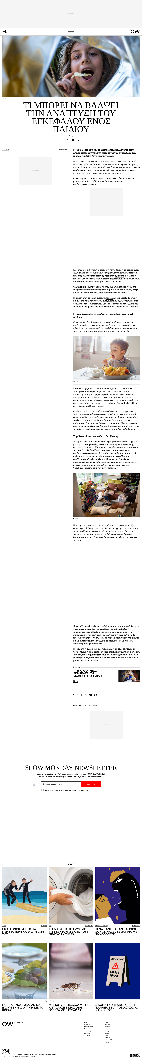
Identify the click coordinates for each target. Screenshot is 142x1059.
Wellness (107, 1026)
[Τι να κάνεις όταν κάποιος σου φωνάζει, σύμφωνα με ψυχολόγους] (117, 895)
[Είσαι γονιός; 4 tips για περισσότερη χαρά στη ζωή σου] (24, 895)
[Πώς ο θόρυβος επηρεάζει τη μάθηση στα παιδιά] (129, 676)
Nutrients (133, 307)
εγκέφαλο (119, 276)
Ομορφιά (107, 1033)
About (85, 1022)
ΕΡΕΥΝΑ (95, 705)
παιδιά (109, 298)
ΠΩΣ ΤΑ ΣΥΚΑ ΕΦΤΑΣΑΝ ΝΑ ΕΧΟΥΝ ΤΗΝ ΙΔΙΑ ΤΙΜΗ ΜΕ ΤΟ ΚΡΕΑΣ (22, 1008)
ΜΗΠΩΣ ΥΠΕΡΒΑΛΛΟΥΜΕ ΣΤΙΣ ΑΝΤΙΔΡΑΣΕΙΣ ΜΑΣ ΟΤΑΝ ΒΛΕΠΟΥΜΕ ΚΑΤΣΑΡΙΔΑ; (70, 1008)
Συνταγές (107, 1031)
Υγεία (106, 1022)
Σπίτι (50, 925)
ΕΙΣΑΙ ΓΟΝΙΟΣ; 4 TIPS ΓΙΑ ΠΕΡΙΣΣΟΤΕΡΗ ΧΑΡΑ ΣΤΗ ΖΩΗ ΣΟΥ (23, 932)
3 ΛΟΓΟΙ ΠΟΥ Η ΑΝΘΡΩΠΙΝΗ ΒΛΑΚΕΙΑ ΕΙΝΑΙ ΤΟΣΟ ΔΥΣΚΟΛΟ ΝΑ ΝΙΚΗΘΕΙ (117, 1008)
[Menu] (71, 31)
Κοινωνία (97, 1001)
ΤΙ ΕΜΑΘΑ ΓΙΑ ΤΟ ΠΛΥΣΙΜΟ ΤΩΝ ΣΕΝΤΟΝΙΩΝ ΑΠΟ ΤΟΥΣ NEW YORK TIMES (68, 932)
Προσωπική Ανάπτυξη (101, 925)
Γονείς (4, 925)
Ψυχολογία (108, 1024)
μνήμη (122, 290)
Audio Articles (109, 1040)
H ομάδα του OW (89, 1026)
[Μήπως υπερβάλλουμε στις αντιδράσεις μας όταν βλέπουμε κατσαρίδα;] (71, 971)
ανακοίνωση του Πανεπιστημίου (88, 406)
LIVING (75, 705)
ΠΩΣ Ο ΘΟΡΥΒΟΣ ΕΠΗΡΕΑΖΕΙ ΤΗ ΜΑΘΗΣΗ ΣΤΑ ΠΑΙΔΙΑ (88, 674)
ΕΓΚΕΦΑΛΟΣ (82, 705)
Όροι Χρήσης (87, 1031)
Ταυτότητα (87, 1024)
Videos (107, 1042)
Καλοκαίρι (52, 1001)
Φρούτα (4, 1001)
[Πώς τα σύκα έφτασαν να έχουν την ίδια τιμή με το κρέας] (24, 971)
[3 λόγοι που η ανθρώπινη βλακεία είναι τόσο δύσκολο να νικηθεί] (117, 971)
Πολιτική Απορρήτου (89, 1029)
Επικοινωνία (87, 1035)
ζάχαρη (112, 325)
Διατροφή (107, 1029)
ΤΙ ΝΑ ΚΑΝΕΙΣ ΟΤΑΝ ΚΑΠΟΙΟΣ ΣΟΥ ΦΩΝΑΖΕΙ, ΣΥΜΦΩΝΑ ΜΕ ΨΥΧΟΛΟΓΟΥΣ (116, 932)
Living (71, 136)
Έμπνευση (107, 1037)
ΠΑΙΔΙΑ (89, 705)
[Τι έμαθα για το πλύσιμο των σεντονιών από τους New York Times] (71, 895)
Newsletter (87, 1033)
